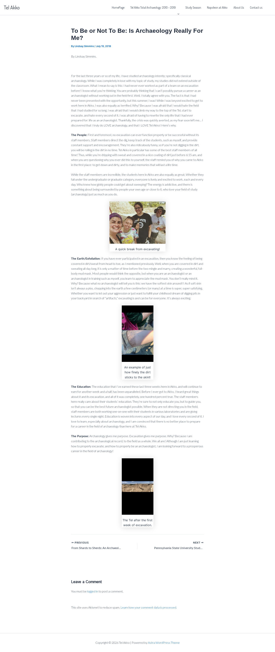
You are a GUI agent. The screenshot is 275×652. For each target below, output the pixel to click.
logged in (92, 591)
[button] (177, 7)
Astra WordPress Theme (164, 642)
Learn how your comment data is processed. (148, 607)
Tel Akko (12, 7)
